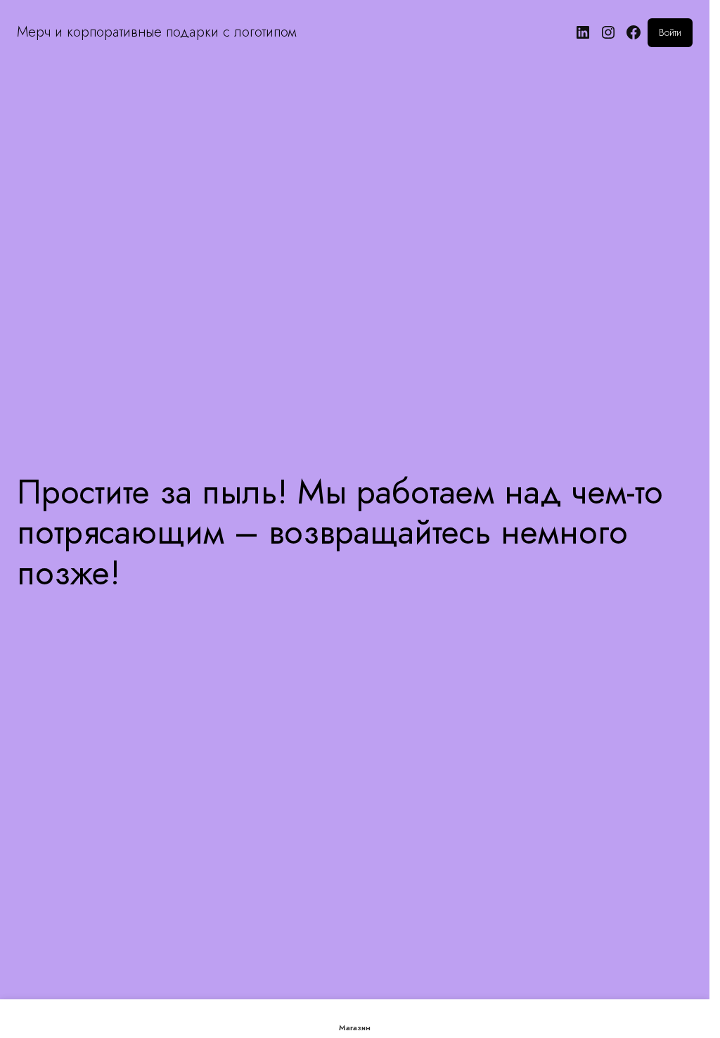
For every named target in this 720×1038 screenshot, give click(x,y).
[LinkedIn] (582, 32)
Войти (670, 32)
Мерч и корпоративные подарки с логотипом (156, 32)
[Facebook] (633, 32)
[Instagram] (608, 32)
